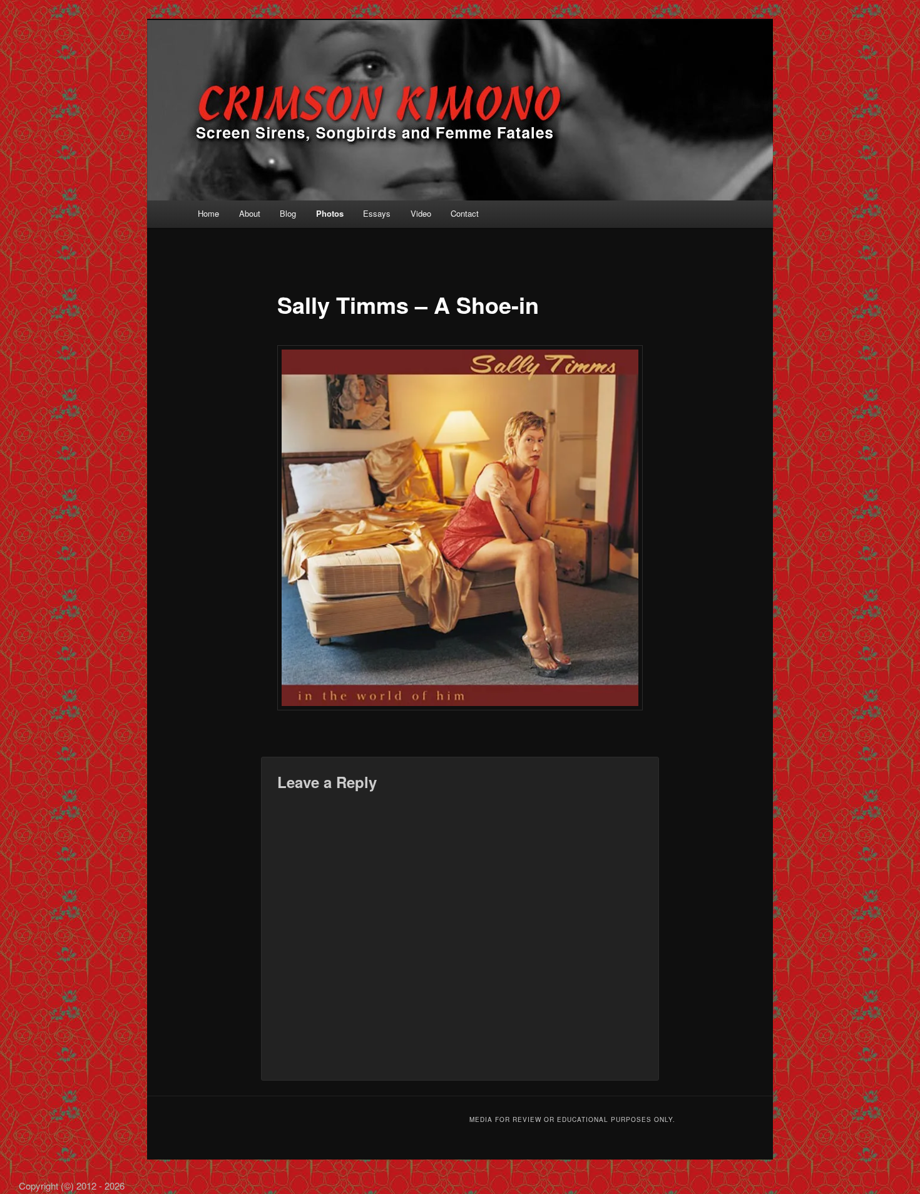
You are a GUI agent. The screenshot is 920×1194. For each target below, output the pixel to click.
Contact (465, 213)
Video (421, 213)
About (249, 213)
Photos (330, 213)
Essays (377, 213)
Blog (288, 213)
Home (208, 213)
